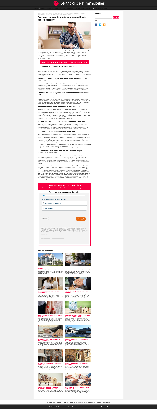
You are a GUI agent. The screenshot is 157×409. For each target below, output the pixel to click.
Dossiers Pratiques (91, 8)
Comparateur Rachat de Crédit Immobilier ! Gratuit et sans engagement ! (64, 62)
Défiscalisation (80, 8)
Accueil (36, 8)
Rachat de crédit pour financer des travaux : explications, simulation (49, 340)
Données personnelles (98, 406)
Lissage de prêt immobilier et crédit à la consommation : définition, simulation (48, 388)
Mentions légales (88, 406)
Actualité (43, 8)
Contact (106, 406)
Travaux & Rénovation (103, 8)
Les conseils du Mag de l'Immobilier (50, 13)
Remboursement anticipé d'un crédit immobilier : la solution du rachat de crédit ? (77, 316)
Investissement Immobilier (67, 8)
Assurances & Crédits (52, 8)
